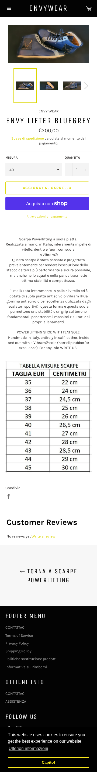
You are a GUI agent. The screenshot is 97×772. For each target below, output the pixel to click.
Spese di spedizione (27, 138)
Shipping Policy (18, 651)
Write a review (43, 536)
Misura (11, 157)
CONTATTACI (15, 627)
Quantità (72, 157)
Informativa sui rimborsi (26, 667)
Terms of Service (19, 635)
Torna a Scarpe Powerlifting (51, 575)
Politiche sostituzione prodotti (31, 659)
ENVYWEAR (48, 8)
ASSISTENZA (15, 701)
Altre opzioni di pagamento (47, 216)
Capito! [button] (48, 762)
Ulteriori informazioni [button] (28, 748)
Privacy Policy (17, 643)
